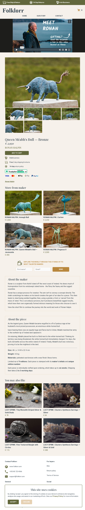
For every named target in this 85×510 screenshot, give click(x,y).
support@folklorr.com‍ (17, 476)
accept (13, 502)
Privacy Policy (58, 496)
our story (41, 16)
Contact (59, 16)
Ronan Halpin (9, 181)
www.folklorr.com (16, 466)
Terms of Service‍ (53, 475)
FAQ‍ (48, 466)
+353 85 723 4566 (16, 471)
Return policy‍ (51, 471)
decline (26, 502)
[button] (79, 10)
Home (24, 16)
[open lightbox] (42, 82)
